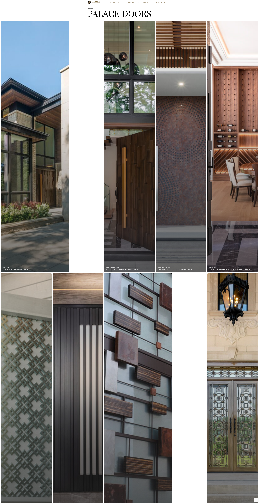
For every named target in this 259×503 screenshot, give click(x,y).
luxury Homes (109, 267)
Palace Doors (6, 267)
